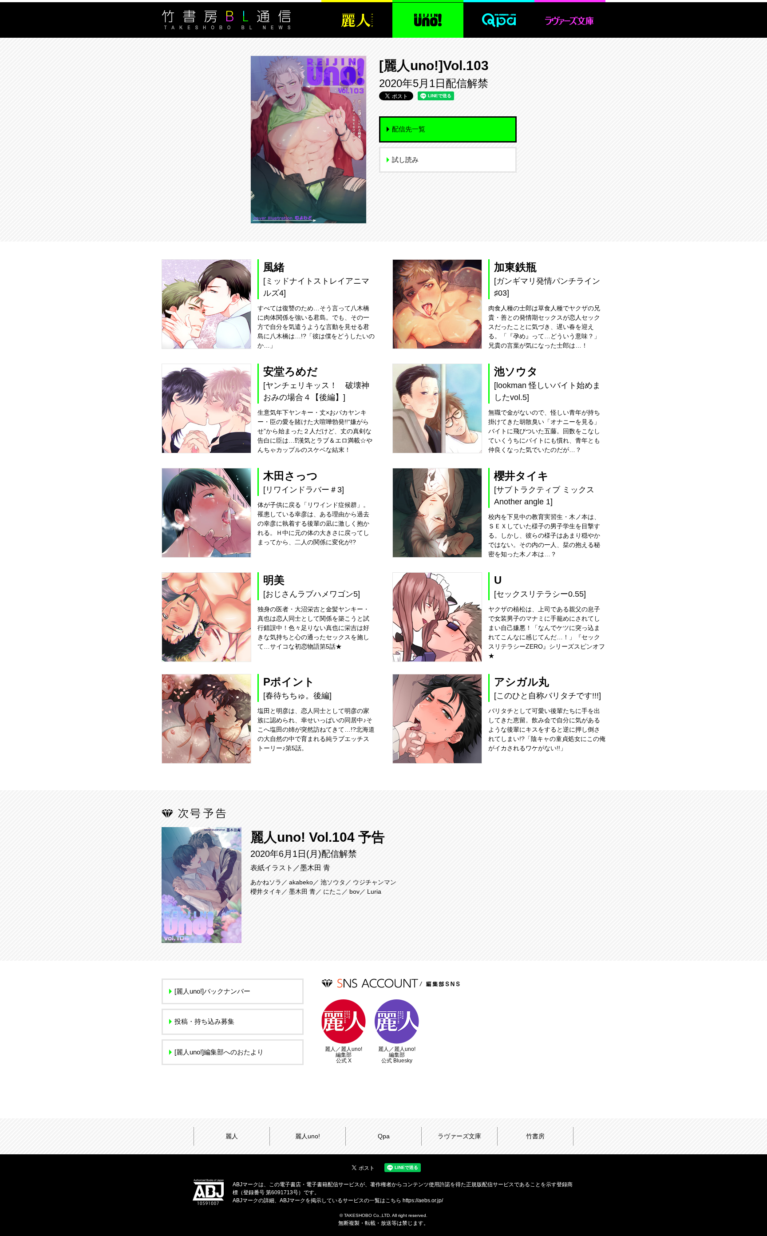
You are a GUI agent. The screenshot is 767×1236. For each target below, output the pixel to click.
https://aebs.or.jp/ (423, 1200)
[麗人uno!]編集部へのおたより (219, 1052)
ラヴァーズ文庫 (459, 1136)
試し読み (405, 159)
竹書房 (535, 1136)
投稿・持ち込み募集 (204, 1021)
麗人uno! (307, 1136)
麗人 (231, 1136)
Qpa (384, 1136)
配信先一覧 (408, 129)
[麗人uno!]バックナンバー (212, 991)
